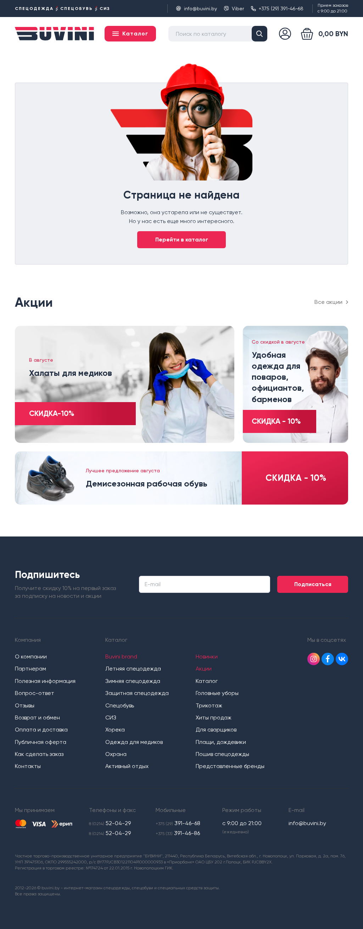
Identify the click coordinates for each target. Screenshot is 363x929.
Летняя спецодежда (133, 668)
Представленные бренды (230, 766)
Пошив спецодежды (222, 754)
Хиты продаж (213, 717)
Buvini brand (121, 656)
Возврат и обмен (37, 717)
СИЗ (110, 717)
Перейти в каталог (181, 239)
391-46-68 (178, 823)
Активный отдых (127, 766)
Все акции (328, 302)
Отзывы (24, 705)
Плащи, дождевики (221, 742)
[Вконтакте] (342, 659)
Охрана (116, 754)
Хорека (115, 729)
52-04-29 (110, 823)
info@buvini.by (200, 8)
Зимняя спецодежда (132, 681)
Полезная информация (45, 681)
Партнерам (30, 668)
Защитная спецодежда (137, 693)
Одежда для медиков (134, 742)
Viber (238, 8)
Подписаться (312, 584)
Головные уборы (217, 693)
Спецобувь (119, 705)
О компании (31, 656)
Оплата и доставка (41, 729)
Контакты (28, 766)
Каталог (207, 681)
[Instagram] (313, 659)
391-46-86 (178, 833)
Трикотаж (209, 705)
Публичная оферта (40, 742)
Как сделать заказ (39, 754)
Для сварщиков (216, 729)
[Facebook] (328, 659)
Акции (204, 668)
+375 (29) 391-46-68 (281, 8)
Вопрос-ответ (34, 693)
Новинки (207, 656)
